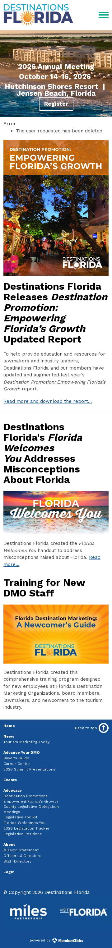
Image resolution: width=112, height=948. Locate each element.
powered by (41, 940)
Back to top (86, 728)
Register (56, 103)
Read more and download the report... (47, 401)
